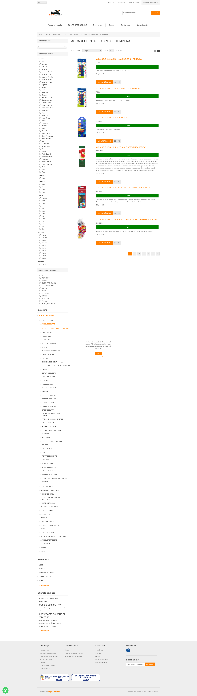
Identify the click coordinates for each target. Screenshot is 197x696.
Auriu (43, 90)
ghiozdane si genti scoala (57, 608)
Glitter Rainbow (47, 105)
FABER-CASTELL (48, 285)
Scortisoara (45, 144)
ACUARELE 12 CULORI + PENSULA (111, 118)
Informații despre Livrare (48, 653)
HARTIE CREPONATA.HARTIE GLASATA (52, 414)
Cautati (156, 12)
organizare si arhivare (46, 623)
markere (54, 620)
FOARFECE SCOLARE (49, 456)
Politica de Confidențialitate (49, 656)
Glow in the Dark (47, 108)
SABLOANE (46, 460)
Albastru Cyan (46, 74)
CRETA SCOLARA (48, 410)
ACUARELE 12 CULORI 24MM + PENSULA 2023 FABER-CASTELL (124, 188)
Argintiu (44, 85)
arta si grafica (43, 598)
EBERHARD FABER (49, 283)
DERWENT (45, 278)
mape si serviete (43, 620)
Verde (44, 151)
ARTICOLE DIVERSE (47, 532)
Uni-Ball (53, 626)
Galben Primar (46, 103)
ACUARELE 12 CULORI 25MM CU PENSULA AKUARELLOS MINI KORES (127, 219)
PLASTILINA (46, 340)
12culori (44, 238)
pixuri (59, 623)
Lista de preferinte (101, 662)
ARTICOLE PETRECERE (49, 540)
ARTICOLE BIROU (47, 320)
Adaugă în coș (104, 82)
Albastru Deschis (47, 77)
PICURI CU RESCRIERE (50, 377)
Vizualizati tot (44, 585)
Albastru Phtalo (47, 79)
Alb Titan (44, 64)
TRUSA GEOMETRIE (49, 467)
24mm (44, 184)
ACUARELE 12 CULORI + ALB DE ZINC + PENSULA (118, 88)
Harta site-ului (44, 650)
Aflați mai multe (99, 357)
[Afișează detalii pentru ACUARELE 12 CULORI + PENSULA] (82, 127)
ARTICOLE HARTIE (47, 510)
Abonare (149, 664)
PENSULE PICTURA (48, 354)
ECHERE (45, 445)
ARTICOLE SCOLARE (48, 324)
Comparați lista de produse (73, 656)
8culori (44, 258)
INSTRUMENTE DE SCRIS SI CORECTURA (50, 498)
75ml (43, 224)
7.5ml (43, 221)
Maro (43, 113)
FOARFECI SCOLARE (49, 395)
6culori (44, 256)
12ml (43, 203)
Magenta (45, 110)
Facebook (128, 650)
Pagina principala (55, 25)
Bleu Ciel (45, 92)
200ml (44, 208)
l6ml (43, 229)
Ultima (158, 253)
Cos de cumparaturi (101, 659)
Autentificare (121, 2)
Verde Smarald (47, 164)
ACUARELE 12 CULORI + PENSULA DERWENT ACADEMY (121, 147)
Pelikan (44, 301)
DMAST (44, 280)
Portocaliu (45, 123)
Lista (158, 50)
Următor (153, 253)
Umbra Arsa (46, 149)
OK (98, 353)
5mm (43, 219)
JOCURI (43, 529)
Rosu (43, 128)
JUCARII (43, 547)
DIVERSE (45, 482)
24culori (44, 245)
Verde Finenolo (47, 156)
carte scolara (42, 608)
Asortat (44, 87)
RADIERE (45, 358)
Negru (44, 120)
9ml (43, 226)
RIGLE (44, 452)
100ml (44, 201)
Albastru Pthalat (47, 82)
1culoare (44, 240)
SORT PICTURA (47, 463)
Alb (43, 61)
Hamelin (44, 288)
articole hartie (42, 601)
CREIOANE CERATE (49, 402)
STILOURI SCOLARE (49, 384)
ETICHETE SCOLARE (49, 406)
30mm (44, 192)
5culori (44, 253)
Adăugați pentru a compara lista (115, 82)
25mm (44, 187)
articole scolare (47, 604)
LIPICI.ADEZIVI (47, 332)
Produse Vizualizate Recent (73, 653)
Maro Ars (45, 115)
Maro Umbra (46, 118)
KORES (44, 296)
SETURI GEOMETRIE (49, 373)
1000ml (44, 198)
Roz (43, 141)
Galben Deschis (47, 97)
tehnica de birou (43, 626)
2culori (44, 248)
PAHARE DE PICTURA (49, 474)
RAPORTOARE (47, 448)
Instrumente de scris (45, 611)
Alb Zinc (44, 67)
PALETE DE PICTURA (49, 471)
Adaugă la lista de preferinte (119, 82)
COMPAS (45, 380)
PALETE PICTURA (48, 423)
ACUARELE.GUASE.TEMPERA (52, 441)
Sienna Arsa (46, 146)
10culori (44, 235)
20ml (43, 211)
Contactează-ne (142, 25)
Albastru (44, 69)
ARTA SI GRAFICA (47, 486)
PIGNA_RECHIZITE (48, 303)
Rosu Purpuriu (46, 138)
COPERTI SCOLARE (49, 399)
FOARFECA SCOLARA (49, 426)
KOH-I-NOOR (46, 293)
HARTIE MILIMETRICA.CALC (51, 430)
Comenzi (98, 653)
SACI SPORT (46, 437)
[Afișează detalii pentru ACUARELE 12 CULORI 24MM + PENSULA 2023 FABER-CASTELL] (82, 197)
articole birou (54, 598)
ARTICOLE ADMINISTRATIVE (50, 525)
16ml (43, 206)
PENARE (45, 391)
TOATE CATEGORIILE (77, 25)
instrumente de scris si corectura (51, 615)
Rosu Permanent (47, 136)
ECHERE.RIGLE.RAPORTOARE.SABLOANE (56, 365)
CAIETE (44, 347)
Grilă (154, 50)
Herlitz (44, 291)
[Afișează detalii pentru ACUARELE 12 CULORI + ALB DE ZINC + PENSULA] (82, 97)
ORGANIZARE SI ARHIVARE (50, 490)
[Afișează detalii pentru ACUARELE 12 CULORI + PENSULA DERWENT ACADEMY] (82, 156)
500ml (44, 216)
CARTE (43, 551)
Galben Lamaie (47, 100)
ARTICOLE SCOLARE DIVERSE (52, 419)
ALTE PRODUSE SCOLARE (51, 351)
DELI (43, 275)
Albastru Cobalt (47, 72)
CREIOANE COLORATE (50, 388)
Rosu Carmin (46, 131)
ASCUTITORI (46, 336)
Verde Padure (46, 162)
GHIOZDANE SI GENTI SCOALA (52, 362)
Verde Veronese (47, 167)
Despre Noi (97, 25)
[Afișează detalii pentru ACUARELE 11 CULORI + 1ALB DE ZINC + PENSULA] (82, 68)
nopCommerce (54, 692)
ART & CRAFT (45, 544)
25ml (43, 213)
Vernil (43, 169)
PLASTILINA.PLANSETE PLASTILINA (54, 478)
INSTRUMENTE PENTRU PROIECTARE (54, 536)
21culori (44, 243)
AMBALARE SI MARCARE (49, 521)
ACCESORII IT (45, 514)
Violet (43, 172)
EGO (41, 580)
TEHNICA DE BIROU (47, 494)
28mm (44, 178)
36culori (44, 250)
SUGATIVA (45, 434)
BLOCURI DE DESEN (49, 343)
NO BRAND (46, 298)
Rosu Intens (46, 133)
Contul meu (125, 25)
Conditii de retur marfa (47, 665)
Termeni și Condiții (46, 659)
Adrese (97, 656)
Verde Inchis (46, 159)
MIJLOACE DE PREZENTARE (50, 507)
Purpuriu (44, 126)
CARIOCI (45, 369)
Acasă (40, 34)
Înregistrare (111, 2)
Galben (44, 95)
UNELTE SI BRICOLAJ (48, 503)
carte (60, 605)
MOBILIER (44, 518)
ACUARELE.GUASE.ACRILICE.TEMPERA (55, 329)
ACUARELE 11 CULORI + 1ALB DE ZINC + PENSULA (119, 59)
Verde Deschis (47, 154)
